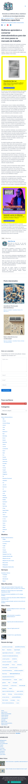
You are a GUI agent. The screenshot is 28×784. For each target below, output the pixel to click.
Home (2, 710)
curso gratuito (5, 664)
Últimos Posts (8, 238)
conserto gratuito (6, 658)
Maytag (4, 495)
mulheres (4, 688)
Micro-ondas (3, 749)
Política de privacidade (6, 713)
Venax (4, 523)
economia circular (13, 667)
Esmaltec (5, 463)
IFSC (9, 682)
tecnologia (12, 700)
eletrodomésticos (15, 673)
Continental (5, 448)
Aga (3, 418)
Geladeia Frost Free (7, 554)
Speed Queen (6, 510)
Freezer (4, 550)
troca (18, 700)
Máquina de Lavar (6, 558)
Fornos (1, 746)
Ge (3, 476)
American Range (6, 423)
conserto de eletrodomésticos (10, 656)
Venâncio (5, 521)
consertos (14, 659)
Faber (4, 465)
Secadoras (2, 752)
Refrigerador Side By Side (8, 567)
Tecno (4, 514)
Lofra (4, 493)
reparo (10, 688)
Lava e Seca (2, 754)
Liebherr (4, 491)
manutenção (22, 685)
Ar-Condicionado (4, 743)
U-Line (4, 518)
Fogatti (4, 470)
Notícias (22, 340)
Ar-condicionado (6, 541)
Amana (4, 421)
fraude (15, 679)
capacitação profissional (7, 652)
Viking (4, 525)
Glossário (3, 720)
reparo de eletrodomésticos (8, 691)
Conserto (5, 576)
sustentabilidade (16, 697)
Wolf (4, 531)
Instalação (5, 574)
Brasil (3, 649)
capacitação (17, 649)
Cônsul (13, 664)
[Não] (26, 780)
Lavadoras (2, 751)
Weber (4, 527)
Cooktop (5, 543)
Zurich (17, 703)
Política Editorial (4, 715)
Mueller (4, 499)
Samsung (5, 506)
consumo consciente (6, 661)
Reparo (4, 581)
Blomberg (5, 435)
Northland (5, 501)
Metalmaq (5, 497)
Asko (4, 427)
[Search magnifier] (25, 404)
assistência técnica (20, 646)
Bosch (4, 438)
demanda (19, 664)
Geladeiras (2, 742)
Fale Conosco (4, 724)
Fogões (1, 745)
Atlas (4, 429)
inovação (15, 682)
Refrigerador (5, 564)
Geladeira (5, 552)
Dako (4, 452)
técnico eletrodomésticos (8, 703)
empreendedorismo (6, 679)
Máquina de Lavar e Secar (8, 560)
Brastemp (5, 442)
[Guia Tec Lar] (4, 243)
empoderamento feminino (8, 676)
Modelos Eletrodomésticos (7, 537)
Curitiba (15, 661)
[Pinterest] (7, 25)
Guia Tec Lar (11, 241)
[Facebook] (2, 25)
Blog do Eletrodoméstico (6, 723)
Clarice (4, 444)
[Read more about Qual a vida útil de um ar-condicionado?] (14, 324)
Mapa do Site (4, 721)
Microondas (5, 562)
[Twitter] (4, 25)
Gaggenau (5, 474)
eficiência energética (18, 670)
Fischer (4, 467)
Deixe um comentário (8, 309)
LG (3, 489)
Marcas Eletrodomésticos (7, 417)
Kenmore (5, 486)
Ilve (3, 482)
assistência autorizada (7, 646)
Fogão (4, 545)
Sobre (3, 238)
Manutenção (5, 578)
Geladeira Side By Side (7, 556)
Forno (4, 547)
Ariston (4, 425)
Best (4, 433)
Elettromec (5, 461)
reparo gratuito (20, 691)
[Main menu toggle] (25, 6)
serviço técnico (5, 697)
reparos (4, 694)
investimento (5, 685)
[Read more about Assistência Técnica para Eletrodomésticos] (14, 293)
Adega (4, 539)
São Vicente (5, 700)
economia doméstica (7, 670)
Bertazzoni (5, 431)
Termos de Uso (4, 716)
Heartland (5, 480)
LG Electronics (14, 685)
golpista (4, 682)
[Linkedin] (10, 25)
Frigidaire (5, 472)
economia (4, 667)
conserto (18, 652)
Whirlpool (5, 529)
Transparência (4, 718)
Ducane (4, 457)
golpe (20, 679)
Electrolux (5, 459)
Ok (8, 782)
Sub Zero (5, 512)
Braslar (4, 440)
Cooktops (2, 748)
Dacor (4, 450)
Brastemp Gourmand (7, 478)
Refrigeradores (3, 740)
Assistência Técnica (16, 309)
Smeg (4, 508)
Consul (4, 446)
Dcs (3, 455)
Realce (4, 504)
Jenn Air (4, 484)
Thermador (5, 516)
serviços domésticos (18, 694)
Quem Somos (4, 712)
